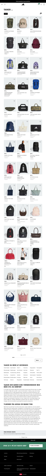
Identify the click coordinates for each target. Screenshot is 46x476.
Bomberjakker (7, 377)
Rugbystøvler (33, 367)
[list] (21, 14)
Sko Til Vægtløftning (39, 370)
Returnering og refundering (22, 453)
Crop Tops (6, 375)
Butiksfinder (19, 459)
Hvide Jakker (39, 372)
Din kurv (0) (33, 440)
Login (12, 440)
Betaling (31, 456)
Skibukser (25, 375)
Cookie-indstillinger (8, 465)
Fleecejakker (39, 367)
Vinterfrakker (6, 367)
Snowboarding (13, 372)
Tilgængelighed (33, 468)
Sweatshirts (12, 375)
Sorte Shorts (39, 377)
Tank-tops (6, 379)
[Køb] (23, 4)
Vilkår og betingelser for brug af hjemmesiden (23, 469)
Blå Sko (18, 372)
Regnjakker (19, 379)
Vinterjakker (32, 372)
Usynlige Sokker (19, 377)
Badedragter (13, 370)
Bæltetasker (6, 372)
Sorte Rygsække (32, 377)
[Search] (41, 4)
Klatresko (32, 379)
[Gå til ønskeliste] (4, 4)
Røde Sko (25, 377)
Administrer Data (20, 465)
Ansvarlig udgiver (20, 456)
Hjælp (5, 459)
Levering (5, 453)
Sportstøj (25, 370)
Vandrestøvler (33, 375)
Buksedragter (7, 370)
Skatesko (32, 370)
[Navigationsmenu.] (1, 4)
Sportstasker (13, 367)
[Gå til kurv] (44, 4)
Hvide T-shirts (18, 368)
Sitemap (5, 456)
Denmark (25, 474)
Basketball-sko (39, 375)
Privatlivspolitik (7, 468)
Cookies (31, 465)
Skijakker (25, 372)
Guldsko (18, 375)
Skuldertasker (26, 379)
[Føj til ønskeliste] (14, 18)
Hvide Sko (25, 367)
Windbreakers (13, 377)
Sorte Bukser (20, 370)
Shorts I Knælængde (12, 380)
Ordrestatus (32, 453)
